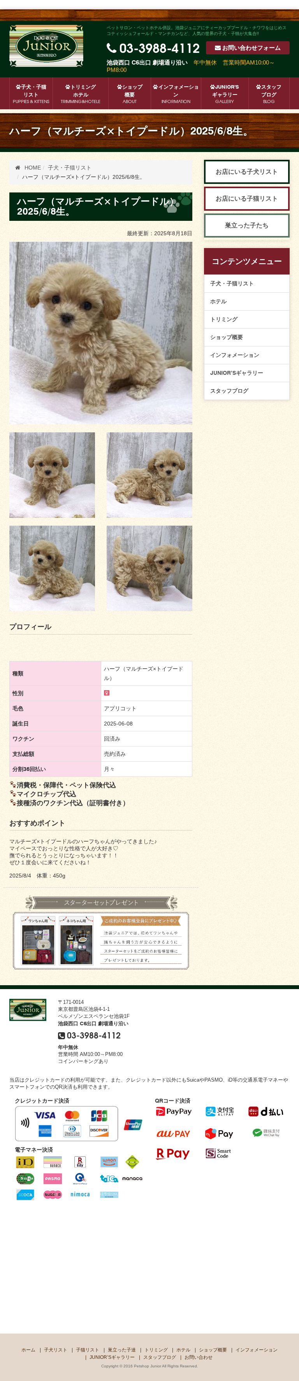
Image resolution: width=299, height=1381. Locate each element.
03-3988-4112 (160, 47)
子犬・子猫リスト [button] (31, 94)
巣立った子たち (247, 225)
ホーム (28, 1350)
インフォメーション (178, 94)
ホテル (218, 301)
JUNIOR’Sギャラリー (225, 94)
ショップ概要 (132, 94)
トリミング (223, 319)
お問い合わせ (251, 47)
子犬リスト (55, 1350)
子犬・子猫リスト (232, 283)
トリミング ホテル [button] (80, 94)
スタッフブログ (271, 94)
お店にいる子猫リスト (247, 198)
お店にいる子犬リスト (247, 171)
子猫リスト (87, 1350)
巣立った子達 (122, 1350)
